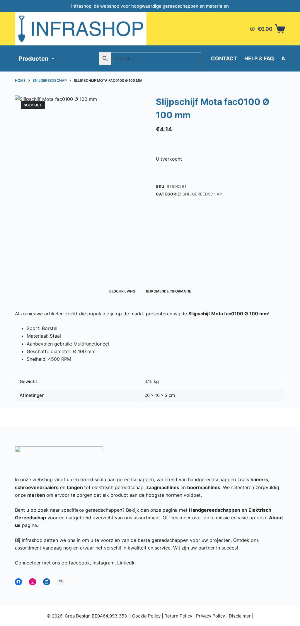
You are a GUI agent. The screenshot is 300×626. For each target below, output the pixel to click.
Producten (33, 58)
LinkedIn (126, 563)
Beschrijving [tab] (122, 291)
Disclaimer (240, 616)
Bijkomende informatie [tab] (168, 291)
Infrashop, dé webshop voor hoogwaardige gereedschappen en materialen (150, 6)
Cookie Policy (146, 616)
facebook (79, 563)
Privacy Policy (210, 616)
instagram (104, 563)
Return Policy (178, 616)
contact (224, 58)
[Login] (252, 29)
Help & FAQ (259, 58)
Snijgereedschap (202, 194)
